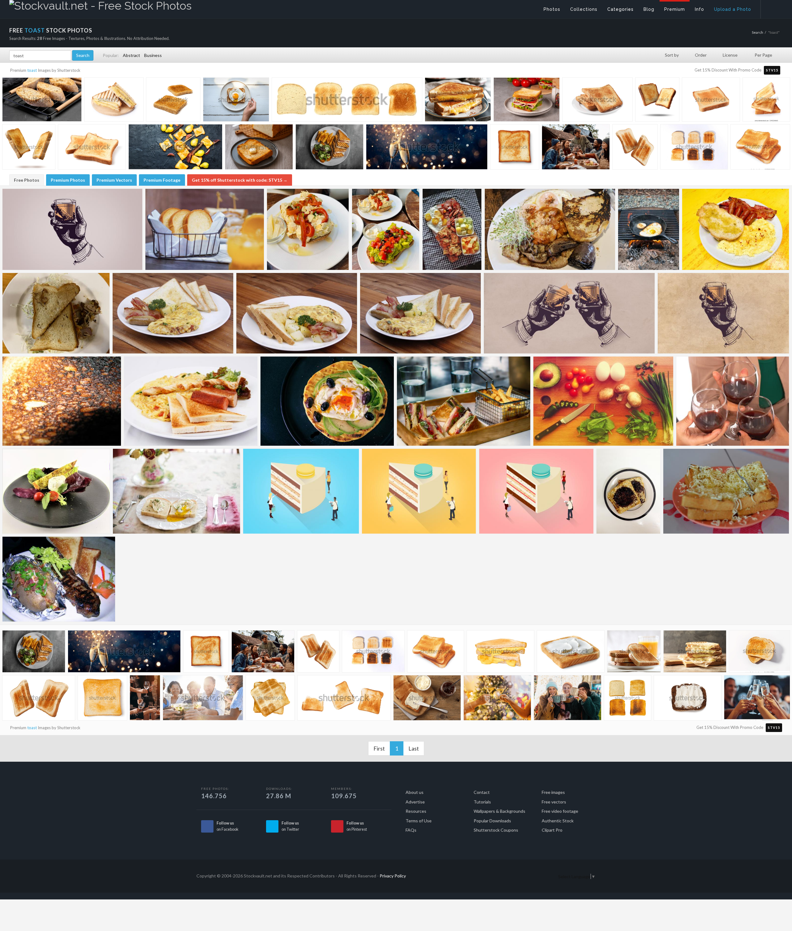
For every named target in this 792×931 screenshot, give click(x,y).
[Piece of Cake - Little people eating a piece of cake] (419, 491)
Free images (553, 792)
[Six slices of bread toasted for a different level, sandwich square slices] (694, 148)
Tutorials (482, 801)
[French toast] (204, 229)
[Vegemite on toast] (628, 491)
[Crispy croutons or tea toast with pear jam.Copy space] (175, 148)
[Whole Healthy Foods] (603, 401)
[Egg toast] (308, 229)
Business (153, 55)
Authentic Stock (558, 820)
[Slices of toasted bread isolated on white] (766, 100)
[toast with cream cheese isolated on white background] (570, 652)
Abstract (131, 55)
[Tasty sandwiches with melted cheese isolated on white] (113, 101)
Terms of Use (419, 820)
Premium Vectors (114, 180)
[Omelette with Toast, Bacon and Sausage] (420, 313)
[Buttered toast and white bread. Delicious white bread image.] (259, 148)
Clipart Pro (552, 830)
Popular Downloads (492, 820)
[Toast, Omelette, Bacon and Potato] (296, 313)
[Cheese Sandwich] (726, 491)
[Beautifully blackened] (61, 401)
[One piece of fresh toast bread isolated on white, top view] (514, 147)
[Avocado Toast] (327, 401)
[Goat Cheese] (56, 491)
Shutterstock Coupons (496, 830)
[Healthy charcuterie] (452, 229)
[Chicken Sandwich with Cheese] (56, 313)
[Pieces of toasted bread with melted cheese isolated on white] (500, 652)
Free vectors (554, 801)
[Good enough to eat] (58, 579)
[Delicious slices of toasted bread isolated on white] (597, 101)
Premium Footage (162, 180)
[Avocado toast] (386, 229)
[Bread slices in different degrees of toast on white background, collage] (347, 103)
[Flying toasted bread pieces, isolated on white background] (635, 147)
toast (32, 70)
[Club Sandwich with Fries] (463, 401)
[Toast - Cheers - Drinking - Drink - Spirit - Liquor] (72, 229)
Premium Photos (68, 180)
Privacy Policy (393, 875)
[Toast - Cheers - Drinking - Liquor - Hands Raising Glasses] (569, 313)
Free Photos (26, 180)
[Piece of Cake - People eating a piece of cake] (536, 491)
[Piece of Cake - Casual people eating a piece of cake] (301, 491)
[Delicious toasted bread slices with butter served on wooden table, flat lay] (427, 699)
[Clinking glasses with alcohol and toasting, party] (145, 698)
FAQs (411, 830)
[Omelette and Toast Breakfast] (173, 313)
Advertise (415, 801)
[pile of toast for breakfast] (634, 652)
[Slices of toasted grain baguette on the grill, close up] (41, 101)
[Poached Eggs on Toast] (176, 491)
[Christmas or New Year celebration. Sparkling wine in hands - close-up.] (497, 699)
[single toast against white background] (102, 698)
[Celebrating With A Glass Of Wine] (732, 401)
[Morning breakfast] (735, 229)
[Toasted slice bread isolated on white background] (270, 698)
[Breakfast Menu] (190, 401)
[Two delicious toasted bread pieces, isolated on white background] (38, 699)
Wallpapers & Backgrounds (499, 811)
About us (415, 792)
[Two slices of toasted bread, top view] (759, 652)
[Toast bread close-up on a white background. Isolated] (28, 148)
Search (757, 32)
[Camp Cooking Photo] (648, 229)
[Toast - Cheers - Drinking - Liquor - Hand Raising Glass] (723, 313)
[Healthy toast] (550, 229)
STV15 (772, 70)
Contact (482, 792)
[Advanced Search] (772, 8)
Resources (416, 811)
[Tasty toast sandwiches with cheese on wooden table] (695, 652)
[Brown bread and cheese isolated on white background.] (687, 699)
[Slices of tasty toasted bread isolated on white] (92, 148)
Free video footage (560, 811)
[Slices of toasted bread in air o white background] (657, 100)
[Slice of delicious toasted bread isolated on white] (711, 101)
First (379, 748)
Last (413, 748)
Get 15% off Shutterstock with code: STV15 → (239, 180)
